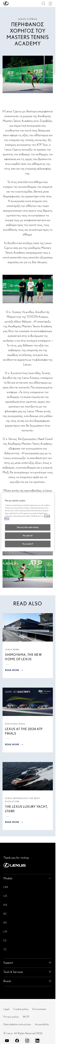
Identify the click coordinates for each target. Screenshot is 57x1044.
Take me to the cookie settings (28, 527)
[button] (12, 3)
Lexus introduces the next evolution (22, 800)
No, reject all (27, 535)
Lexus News (12, 649)
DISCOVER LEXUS (15, 724)
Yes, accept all (27, 544)
